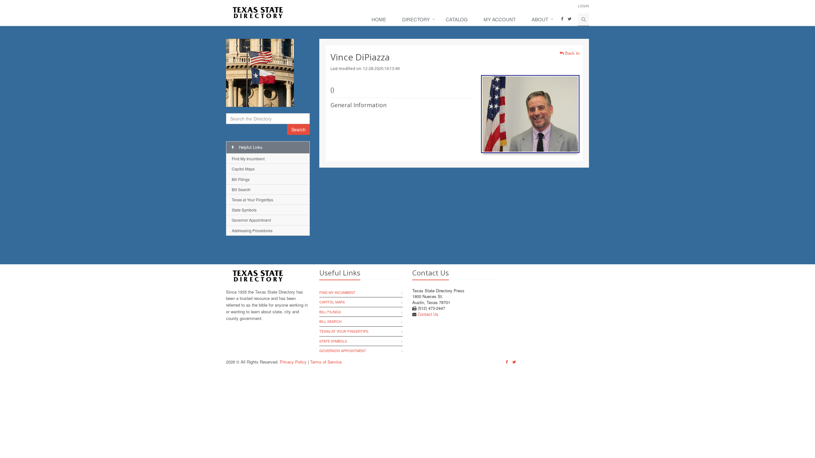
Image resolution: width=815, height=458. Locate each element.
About (540, 19)
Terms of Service (326, 362)
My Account (500, 19)
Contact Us (428, 314)
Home (379, 19)
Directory (416, 19)
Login (583, 5)
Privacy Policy (293, 362)
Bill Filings (241, 179)
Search (298, 129)
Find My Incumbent (248, 158)
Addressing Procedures (252, 230)
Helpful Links (250, 147)
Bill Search (241, 189)
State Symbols (244, 209)
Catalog (457, 19)
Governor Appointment (251, 220)
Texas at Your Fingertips (252, 199)
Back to (571, 53)
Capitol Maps (243, 168)
